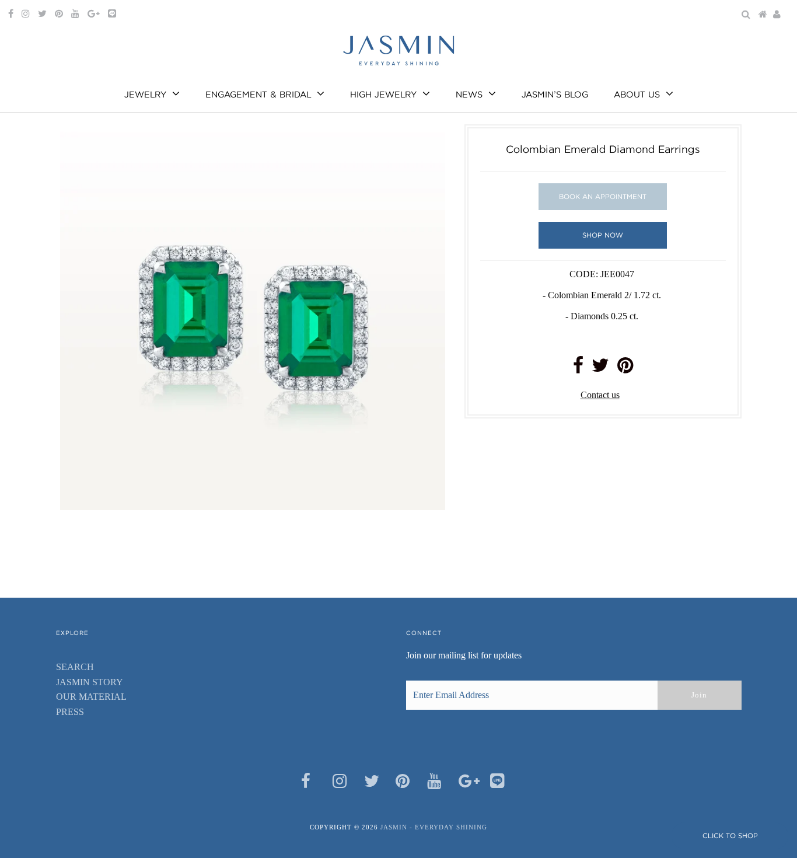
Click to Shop (730, 835)
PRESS (70, 712)
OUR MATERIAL (91, 697)
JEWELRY (145, 94)
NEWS (469, 94)
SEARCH (75, 667)
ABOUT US (637, 94)
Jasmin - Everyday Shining (433, 827)
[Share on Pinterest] (625, 369)
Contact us (600, 395)
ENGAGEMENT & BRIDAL (258, 94)
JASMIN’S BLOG (555, 94)
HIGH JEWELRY (383, 94)
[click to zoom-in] (426, 143)
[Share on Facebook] (578, 369)
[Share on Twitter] (600, 369)
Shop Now (602, 235)
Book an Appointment (602, 196)
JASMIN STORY (89, 682)
